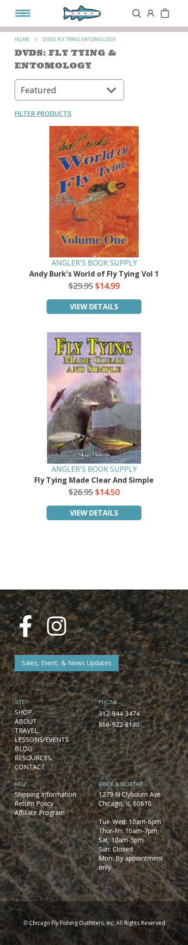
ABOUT (26, 721)
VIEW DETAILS (94, 307)
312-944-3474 (119, 713)
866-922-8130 (119, 724)
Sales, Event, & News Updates (66, 662)
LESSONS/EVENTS (42, 739)
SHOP (23, 712)
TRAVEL (26, 730)
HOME (22, 39)
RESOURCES (33, 757)
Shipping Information (45, 794)
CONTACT (30, 766)
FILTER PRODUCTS (43, 113)
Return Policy (34, 803)
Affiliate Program (40, 812)
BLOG (23, 748)
